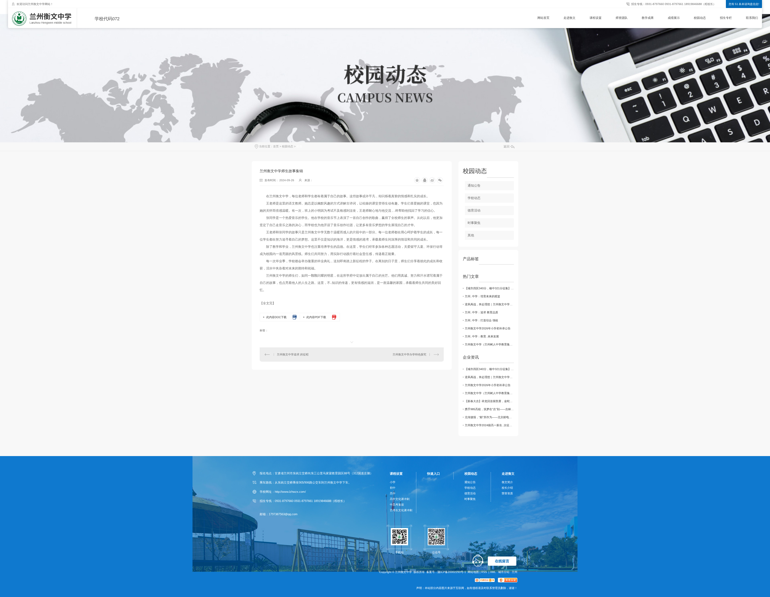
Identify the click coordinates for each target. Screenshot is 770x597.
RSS (484, 572)
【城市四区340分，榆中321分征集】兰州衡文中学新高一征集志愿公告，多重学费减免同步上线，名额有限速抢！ (489, 288)
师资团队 (622, 17)
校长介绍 (507, 487)
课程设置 (596, 17)
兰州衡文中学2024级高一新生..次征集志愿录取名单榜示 (489, 425)
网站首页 (543, 17)
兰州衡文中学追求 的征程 (293, 354)
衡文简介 (507, 482)
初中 (392, 487)
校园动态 (700, 17)
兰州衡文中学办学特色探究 (409, 354)
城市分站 (503, 572)
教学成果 (648, 17)
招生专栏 (726, 17)
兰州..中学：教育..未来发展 (482, 336)
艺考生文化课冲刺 (401, 510)
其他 (299, 146)
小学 (392, 482)
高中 (392, 493)
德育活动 (474, 210)
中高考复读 (397, 504)
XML (493, 572)
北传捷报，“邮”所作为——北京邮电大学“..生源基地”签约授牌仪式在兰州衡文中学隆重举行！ (489, 417)
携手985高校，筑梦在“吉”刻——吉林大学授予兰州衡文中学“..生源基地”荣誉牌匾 (489, 409)
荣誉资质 (507, 493)
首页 (276, 146)
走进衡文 (569, 17)
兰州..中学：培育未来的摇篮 (482, 296)
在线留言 (502, 561)
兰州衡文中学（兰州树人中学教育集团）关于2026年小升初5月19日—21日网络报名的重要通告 (489, 344)
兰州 (514, 572)
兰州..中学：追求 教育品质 (481, 312)
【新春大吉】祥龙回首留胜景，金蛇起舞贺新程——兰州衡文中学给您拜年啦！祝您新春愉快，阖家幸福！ (489, 401)
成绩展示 (674, 17)
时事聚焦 (474, 223)
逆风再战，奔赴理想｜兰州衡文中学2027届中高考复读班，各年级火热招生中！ (489, 304)
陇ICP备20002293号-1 (452, 572)
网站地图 (473, 572)
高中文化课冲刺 (399, 499)
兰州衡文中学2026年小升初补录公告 (488, 328)
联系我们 (752, 17)
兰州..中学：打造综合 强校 (481, 320)
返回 (507, 146)
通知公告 (474, 185)
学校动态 (474, 198)
